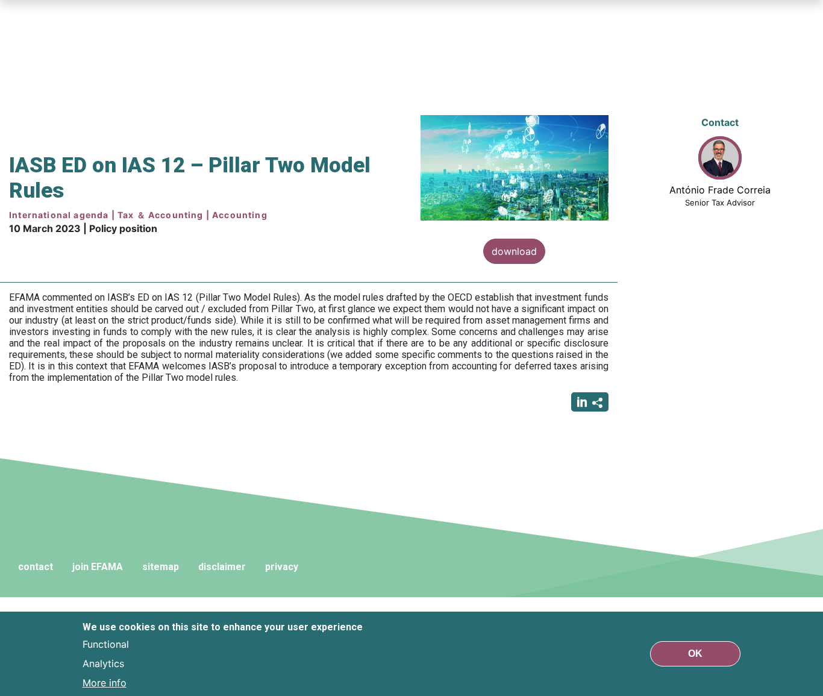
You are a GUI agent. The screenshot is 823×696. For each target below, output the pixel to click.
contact (35, 566)
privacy (281, 566)
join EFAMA (97, 566)
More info (105, 683)
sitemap (160, 566)
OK (695, 653)
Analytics (103, 663)
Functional (106, 644)
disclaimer (222, 566)
